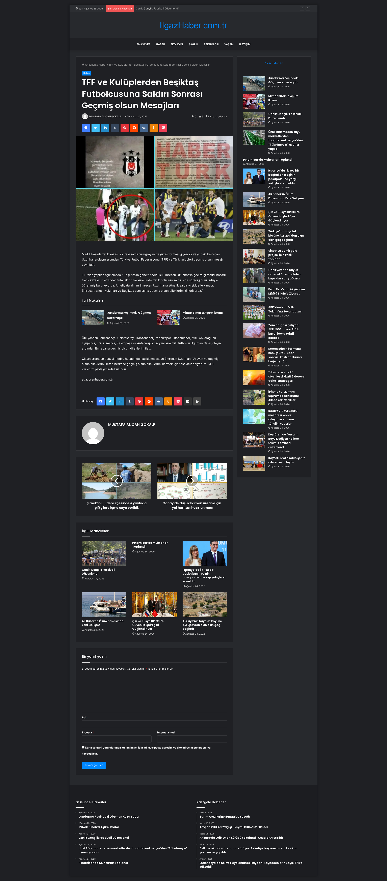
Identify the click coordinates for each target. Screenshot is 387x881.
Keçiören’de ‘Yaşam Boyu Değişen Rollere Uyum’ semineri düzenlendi (283, 440)
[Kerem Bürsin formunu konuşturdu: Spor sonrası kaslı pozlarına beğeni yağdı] (254, 354)
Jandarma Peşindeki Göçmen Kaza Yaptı (283, 80)
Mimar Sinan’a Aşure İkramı (203, 313)
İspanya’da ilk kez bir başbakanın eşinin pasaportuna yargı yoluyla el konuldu (204, 575)
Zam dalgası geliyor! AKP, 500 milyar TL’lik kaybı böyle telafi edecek (283, 331)
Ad (84, 717)
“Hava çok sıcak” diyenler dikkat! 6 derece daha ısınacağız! (286, 376)
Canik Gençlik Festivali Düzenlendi (157, 8)
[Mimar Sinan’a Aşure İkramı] (168, 317)
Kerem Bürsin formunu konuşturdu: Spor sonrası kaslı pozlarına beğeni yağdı (285, 355)
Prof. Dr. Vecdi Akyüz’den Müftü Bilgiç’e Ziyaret (286, 291)
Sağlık (193, 44)
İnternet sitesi (166, 732)
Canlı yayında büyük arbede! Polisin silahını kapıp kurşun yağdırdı (284, 274)
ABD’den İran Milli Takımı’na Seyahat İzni (285, 309)
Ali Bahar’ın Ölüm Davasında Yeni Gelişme (103, 623)
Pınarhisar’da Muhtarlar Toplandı (150, 545)
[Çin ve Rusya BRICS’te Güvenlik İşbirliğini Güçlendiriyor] (154, 604)
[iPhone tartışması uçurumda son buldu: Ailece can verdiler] (254, 397)
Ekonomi (177, 44)
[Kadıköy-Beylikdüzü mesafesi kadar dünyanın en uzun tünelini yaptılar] (254, 416)
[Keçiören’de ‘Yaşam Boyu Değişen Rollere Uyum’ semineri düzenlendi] (254, 440)
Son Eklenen (274, 63)
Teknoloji (211, 44)
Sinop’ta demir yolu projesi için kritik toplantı (282, 255)
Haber (160, 44)
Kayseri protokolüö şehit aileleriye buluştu (286, 460)
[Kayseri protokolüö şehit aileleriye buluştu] (254, 463)
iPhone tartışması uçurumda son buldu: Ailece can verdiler (284, 396)
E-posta (88, 732)
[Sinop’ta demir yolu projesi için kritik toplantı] (254, 256)
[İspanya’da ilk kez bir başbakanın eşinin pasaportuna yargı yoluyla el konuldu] (205, 553)
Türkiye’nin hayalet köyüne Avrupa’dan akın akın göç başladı (202, 625)
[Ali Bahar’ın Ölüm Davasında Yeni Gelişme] (104, 604)
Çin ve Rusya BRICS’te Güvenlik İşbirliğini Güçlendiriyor (148, 625)
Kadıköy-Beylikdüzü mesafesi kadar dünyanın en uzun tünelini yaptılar (283, 417)
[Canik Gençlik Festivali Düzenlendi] (104, 553)
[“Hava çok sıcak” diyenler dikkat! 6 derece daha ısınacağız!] (254, 377)
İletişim (245, 44)
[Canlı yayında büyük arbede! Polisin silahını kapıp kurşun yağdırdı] (254, 275)
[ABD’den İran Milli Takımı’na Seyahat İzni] (254, 312)
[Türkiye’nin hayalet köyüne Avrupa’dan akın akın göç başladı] (205, 604)
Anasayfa (143, 44)
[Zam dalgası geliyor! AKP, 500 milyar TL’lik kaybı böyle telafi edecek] (254, 330)
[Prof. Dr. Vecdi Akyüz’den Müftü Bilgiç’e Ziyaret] (254, 294)
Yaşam (229, 44)
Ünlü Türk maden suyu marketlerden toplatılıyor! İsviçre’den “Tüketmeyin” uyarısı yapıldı (285, 140)
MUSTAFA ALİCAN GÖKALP (105, 116)
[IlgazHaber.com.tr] (193, 25)
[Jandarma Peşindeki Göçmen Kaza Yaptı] (93, 317)
